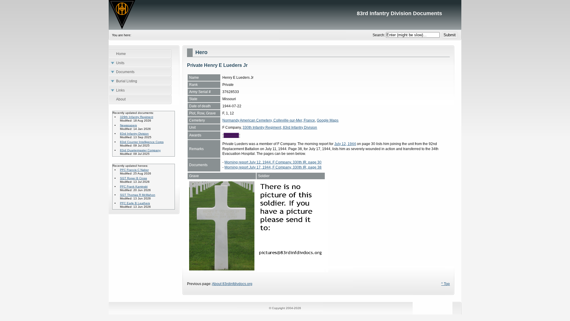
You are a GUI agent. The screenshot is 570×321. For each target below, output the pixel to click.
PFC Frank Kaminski (134, 186)
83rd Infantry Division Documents (285, 15)
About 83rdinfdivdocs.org (232, 284)
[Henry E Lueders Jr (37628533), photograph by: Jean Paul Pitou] (221, 269)
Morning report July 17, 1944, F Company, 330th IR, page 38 (273, 167)
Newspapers (128, 125)
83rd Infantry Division (134, 133)
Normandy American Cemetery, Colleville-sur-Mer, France (268, 120)
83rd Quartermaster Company (140, 150)
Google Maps (327, 120)
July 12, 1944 (345, 144)
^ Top (445, 284)
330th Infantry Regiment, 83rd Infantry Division (280, 127)
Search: (379, 35)
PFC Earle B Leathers (135, 203)
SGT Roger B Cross (133, 178)
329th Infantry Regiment (136, 117)
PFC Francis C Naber (134, 169)
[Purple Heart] (231, 137)
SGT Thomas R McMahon (137, 194)
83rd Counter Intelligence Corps (142, 142)
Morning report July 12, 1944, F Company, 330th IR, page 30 (273, 162)
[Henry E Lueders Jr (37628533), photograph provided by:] (290, 269)
